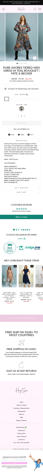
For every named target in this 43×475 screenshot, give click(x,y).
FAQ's (21, 402)
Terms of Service (21, 436)
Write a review (21, 217)
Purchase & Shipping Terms (21, 408)
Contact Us (21, 439)
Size (20, 94)
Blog (21, 417)
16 (30, 99)
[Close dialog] (42, 450)
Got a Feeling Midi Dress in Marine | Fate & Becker (26, 295)
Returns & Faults (21, 405)
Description (21, 140)
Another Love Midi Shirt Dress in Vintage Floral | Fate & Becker (9, 296)
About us (21, 414)
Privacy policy (22, 433)
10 (12, 99)
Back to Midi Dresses (23, 318)
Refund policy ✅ (21, 427)
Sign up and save (21, 449)
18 (36, 99)
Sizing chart (21, 430)
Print (21, 108)
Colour (21, 104)
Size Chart (21, 192)
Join (14, 463)
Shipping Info (21, 411)
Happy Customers (21, 420)
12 (18, 99)
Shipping (19, 81)
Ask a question (21, 187)
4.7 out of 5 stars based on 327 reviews (21, 234)
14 (24, 99)
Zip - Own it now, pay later (21, 442)
